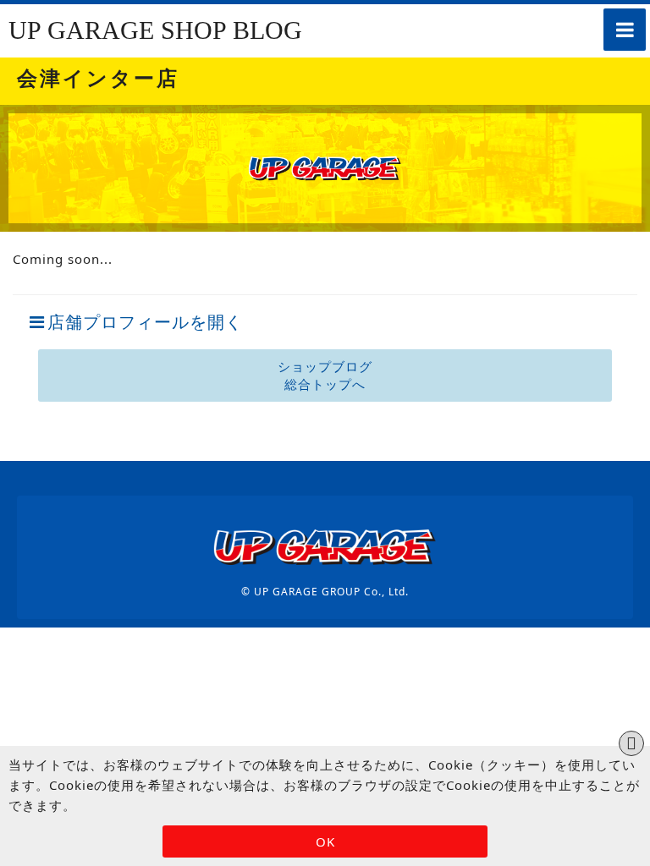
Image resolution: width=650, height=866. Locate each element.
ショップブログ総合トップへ (325, 375)
